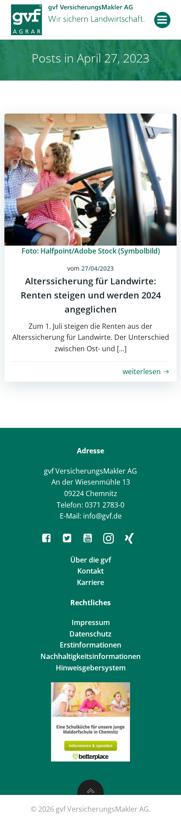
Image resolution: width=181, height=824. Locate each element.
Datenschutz (90, 634)
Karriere (90, 582)
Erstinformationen (90, 645)
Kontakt (90, 571)
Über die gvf (90, 560)
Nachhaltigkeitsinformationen (90, 656)
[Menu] (162, 20)
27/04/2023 (97, 268)
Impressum (91, 622)
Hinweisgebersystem (91, 668)
